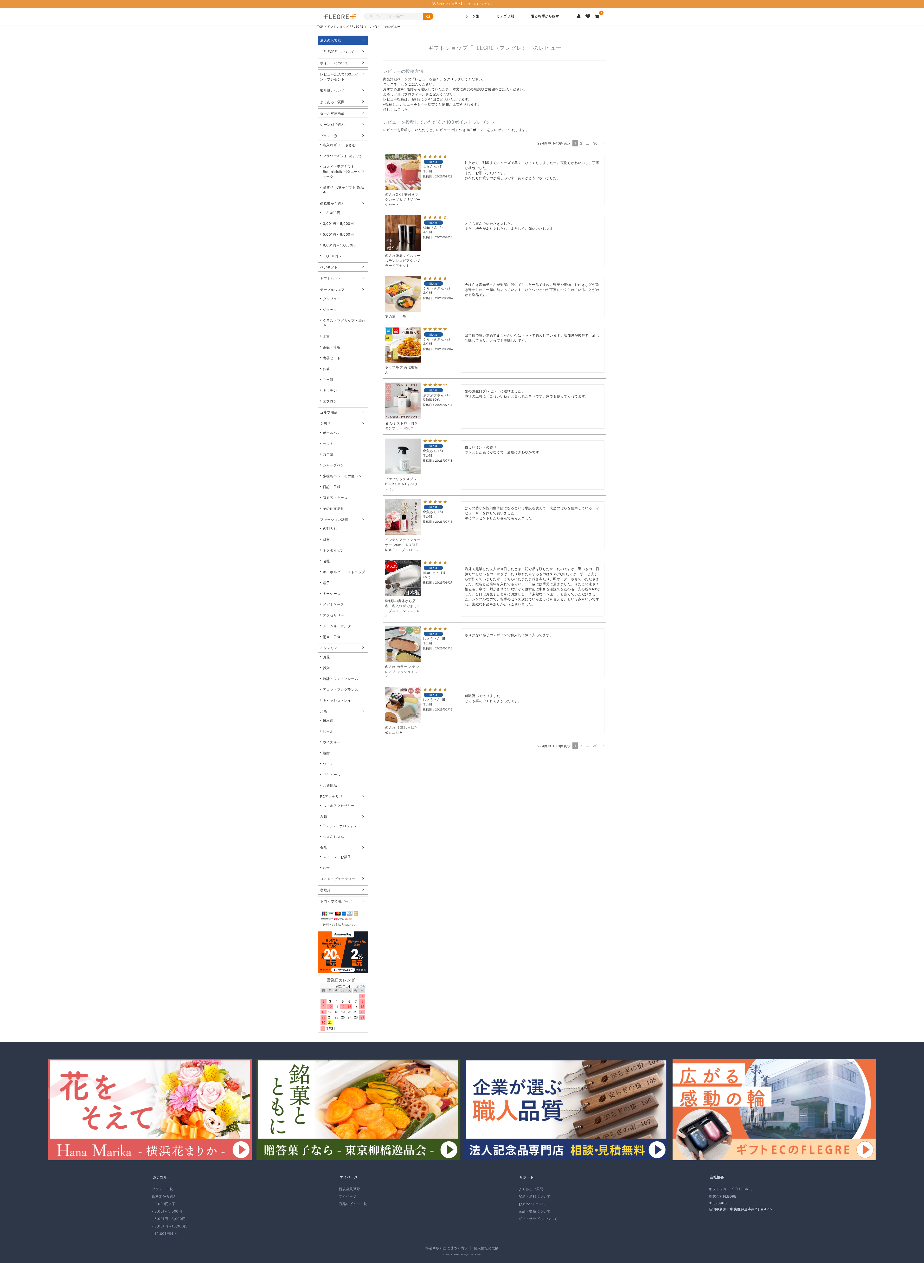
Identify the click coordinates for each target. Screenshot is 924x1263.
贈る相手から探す (545, 16)
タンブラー (332, 299)
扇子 (326, 583)
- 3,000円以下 (164, 1204)
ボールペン (332, 433)
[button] (603, 143)
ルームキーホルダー (339, 626)
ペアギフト (329, 267)
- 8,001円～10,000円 (169, 1226)
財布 (326, 539)
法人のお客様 (330, 40)
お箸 (326, 369)
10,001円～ (332, 256)
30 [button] (595, 143)
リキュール (332, 775)
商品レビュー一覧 (353, 1204)
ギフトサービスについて (538, 1219)
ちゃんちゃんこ (335, 837)
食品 (323, 848)
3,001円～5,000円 (338, 223)
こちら (402, 109)
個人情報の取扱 (486, 1248)
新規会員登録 (349, 1189)
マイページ (349, 1177)
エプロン (330, 401)
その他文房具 (333, 508)
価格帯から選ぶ (332, 203)
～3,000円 (331, 213)
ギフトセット (330, 278)
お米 (326, 868)
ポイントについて (334, 63)
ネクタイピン (333, 550)
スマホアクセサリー (339, 806)
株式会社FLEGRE (722, 1196)
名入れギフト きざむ (339, 145)
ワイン (328, 764)
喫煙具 (325, 890)
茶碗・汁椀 (332, 347)
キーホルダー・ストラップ (344, 572)
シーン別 (472, 16)
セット (328, 443)
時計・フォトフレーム (340, 679)
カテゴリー (162, 1177)
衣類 (323, 817)
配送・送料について (534, 1196)
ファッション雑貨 (334, 519)
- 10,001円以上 (164, 1234)
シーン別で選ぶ (332, 124)
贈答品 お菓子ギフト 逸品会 (343, 190)
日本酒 (328, 720)
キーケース (332, 593)
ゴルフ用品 (329, 412)
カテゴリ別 (505, 16)
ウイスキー (332, 742)
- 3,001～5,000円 (167, 1211)
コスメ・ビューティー (337, 879)
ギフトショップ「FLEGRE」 (731, 1189)
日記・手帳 (332, 487)
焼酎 (326, 753)
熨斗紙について (332, 90)
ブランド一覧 (162, 1189)
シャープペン (333, 465)
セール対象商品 (332, 113)
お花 (326, 657)
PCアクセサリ (331, 796)
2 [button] (581, 143)
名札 (326, 561)
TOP (320, 26)
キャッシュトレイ (337, 700)
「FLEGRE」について (337, 52)
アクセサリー (333, 615)
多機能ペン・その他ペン (342, 476)
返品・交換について (534, 1211)
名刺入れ (330, 529)
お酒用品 (330, 785)
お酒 (323, 711)
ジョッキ (330, 310)
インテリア (329, 648)
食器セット (332, 358)
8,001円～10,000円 (339, 245)
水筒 (326, 336)
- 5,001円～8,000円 (169, 1219)
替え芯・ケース (335, 498)
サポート (527, 1177)
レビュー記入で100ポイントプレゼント (339, 76)
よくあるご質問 (332, 102)
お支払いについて (533, 1204)
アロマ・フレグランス (340, 689)
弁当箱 (328, 379)
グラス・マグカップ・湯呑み (344, 322)
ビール (328, 731)
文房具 (325, 423)
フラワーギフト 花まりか (343, 156)
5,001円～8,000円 (338, 234)
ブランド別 (329, 136)
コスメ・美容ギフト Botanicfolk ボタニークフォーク (344, 171)
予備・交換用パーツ (336, 901)
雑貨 (326, 668)
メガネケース (333, 604)
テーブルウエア (332, 290)
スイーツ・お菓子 (337, 857)
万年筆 (328, 454)
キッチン (330, 390)
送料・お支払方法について (341, 924)
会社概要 (717, 1177)
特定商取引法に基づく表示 (446, 1248)
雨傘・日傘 (332, 637)
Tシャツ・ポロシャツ (340, 826)
